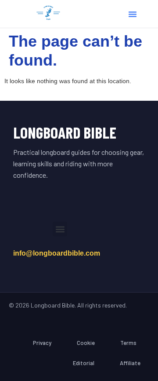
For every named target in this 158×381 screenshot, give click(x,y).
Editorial (83, 362)
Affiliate (130, 362)
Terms (128, 342)
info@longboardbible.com (56, 253)
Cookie (86, 342)
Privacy (42, 342)
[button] (132, 14)
